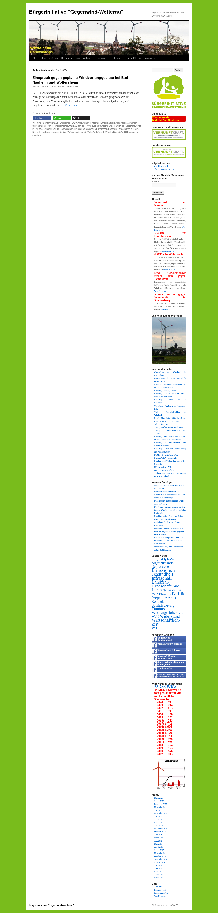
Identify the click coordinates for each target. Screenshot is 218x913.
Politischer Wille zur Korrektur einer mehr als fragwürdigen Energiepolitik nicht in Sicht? (169, 531)
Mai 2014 (158, 871)
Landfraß (112, 128)
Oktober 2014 (160, 856)
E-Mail (155, 181)
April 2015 (158, 846)
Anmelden (158, 886)
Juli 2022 (158, 810)
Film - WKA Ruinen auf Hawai (167, 421)
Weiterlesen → (168, 251)
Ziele (43, 58)
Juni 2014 (158, 868)
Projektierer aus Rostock (164, 599)
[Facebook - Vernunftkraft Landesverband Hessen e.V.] (169, 646)
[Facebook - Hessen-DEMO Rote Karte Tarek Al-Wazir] (169, 677)
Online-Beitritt (163, 166)
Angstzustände (52, 128)
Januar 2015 (159, 850)
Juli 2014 (158, 865)
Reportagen (66, 58)
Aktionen (53, 58)
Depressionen (66, 128)
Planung (165, 593)
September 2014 (160, 859)
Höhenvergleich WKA (163, 467)
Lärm (135, 128)
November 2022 (160, 807)
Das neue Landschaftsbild (164, 470)
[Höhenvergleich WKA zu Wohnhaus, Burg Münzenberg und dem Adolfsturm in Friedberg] (169, 788)
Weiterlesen (72, 105)
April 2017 (158, 819)
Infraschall (94, 122)
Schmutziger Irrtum (162, 424)
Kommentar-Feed (161, 892)
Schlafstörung (51, 131)
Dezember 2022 (160, 804)
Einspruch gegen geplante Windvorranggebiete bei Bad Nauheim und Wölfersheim (80, 80)
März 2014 (158, 877)
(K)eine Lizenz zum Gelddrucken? (168, 439)
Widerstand (80, 125)
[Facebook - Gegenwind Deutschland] (169, 640)
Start (35, 58)
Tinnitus (62, 131)
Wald (71, 125)
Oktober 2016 (160, 831)
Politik (178, 593)
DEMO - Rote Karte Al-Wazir (166, 454)
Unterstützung (134, 58)
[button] (42, 118)
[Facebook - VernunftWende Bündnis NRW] (169, 659)
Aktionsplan (156, 560)
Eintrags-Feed (160, 889)
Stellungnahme (39, 125)
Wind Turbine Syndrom (97, 125)
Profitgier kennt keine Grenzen (166, 491)
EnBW (74, 122)
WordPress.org (160, 895)
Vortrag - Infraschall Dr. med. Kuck (168, 427)
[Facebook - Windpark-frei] (169, 671)
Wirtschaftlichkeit (116, 125)
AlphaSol (54, 122)
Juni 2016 (158, 834)
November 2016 (160, 828)
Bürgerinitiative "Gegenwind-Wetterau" (76, 11)
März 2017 (158, 822)
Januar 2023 (159, 800)
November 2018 (160, 813)
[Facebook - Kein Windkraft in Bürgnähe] (169, 665)
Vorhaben (87, 58)
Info (78, 58)
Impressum (149, 58)
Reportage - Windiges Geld (165, 390)
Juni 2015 (158, 840)
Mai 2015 (158, 843)
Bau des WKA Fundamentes (165, 457)
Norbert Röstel (72, 86)
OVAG (155, 594)
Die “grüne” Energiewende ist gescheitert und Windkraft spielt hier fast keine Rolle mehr (170, 509)
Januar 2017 (159, 825)
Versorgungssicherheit (58, 125)
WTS (123, 131)
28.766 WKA (165, 687)
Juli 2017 (158, 816)
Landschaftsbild (107, 122)
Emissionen (101, 58)
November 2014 (160, 853)
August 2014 (159, 862)
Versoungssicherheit (76, 131)
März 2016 (158, 837)
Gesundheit (83, 122)
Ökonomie (134, 122)
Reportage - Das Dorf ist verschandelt (169, 436)
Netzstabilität (122, 122)
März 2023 (158, 797)
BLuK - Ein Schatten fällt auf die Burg (169, 418)
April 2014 (158, 874)
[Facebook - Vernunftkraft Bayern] (169, 653)
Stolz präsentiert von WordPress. (168, 905)
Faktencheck (117, 58)
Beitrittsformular (164, 169)
